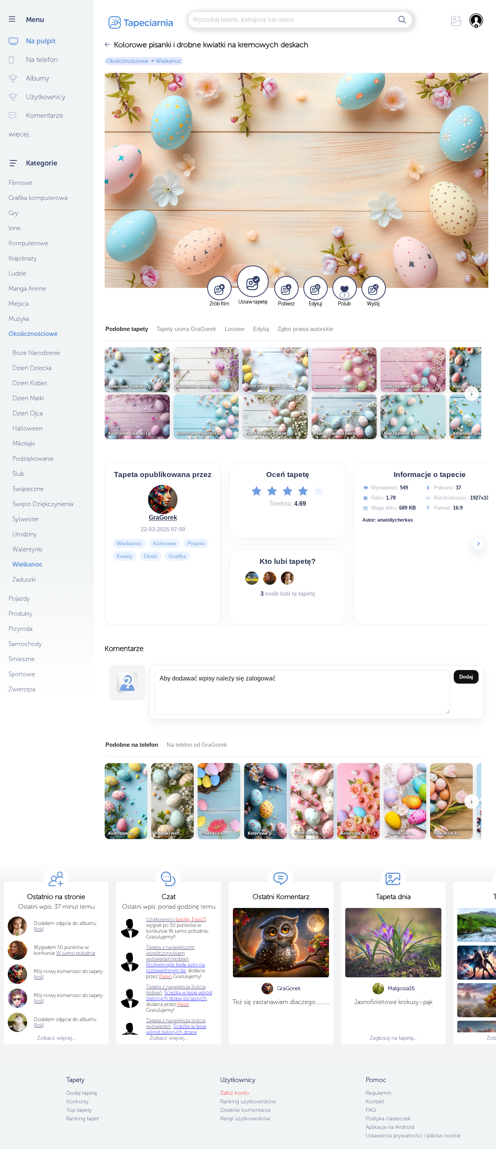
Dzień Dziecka (32, 368)
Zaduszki (24, 579)
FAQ (370, 1110)
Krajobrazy (23, 258)
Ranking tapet (82, 1118)
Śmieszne (22, 659)
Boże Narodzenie (36, 353)
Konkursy (77, 1101)
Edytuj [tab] (261, 329)
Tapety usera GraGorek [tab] (186, 329)
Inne (15, 228)
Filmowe (21, 182)
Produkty (21, 613)
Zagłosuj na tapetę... (393, 1038)
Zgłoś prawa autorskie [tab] (305, 329)
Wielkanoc (27, 564)
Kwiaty (125, 556)
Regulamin (378, 1093)
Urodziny (24, 534)
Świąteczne (28, 489)
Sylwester (25, 519)
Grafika (177, 556)
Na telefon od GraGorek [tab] (197, 744)
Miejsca (19, 303)
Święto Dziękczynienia (42, 504)
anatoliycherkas (395, 520)
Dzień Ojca (27, 413)
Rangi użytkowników (245, 1118)
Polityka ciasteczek (388, 1118)
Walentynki (27, 549)
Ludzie (17, 273)
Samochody (25, 644)
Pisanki (196, 543)
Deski (150, 556)
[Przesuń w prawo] (478, 543)
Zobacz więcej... (56, 1038)
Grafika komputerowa (38, 198)
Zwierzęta (22, 689)
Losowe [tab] (235, 329)
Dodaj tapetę (81, 1093)
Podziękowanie (33, 458)
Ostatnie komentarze (245, 1110)
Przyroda (21, 628)
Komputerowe (28, 243)
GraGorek (163, 517)
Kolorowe (164, 543)
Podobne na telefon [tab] (131, 744)
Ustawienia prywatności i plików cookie (413, 1135)
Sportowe (22, 674)
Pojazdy (19, 598)
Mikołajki (23, 443)
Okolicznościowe (33, 334)
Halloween (27, 428)
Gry (13, 213)
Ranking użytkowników (248, 1101)
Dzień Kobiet (29, 383)
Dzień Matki (28, 398)
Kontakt (375, 1101)
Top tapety (79, 1110)
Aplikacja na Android (390, 1127)
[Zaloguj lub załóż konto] (476, 20)
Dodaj (466, 677)
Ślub (18, 473)
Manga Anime (27, 288)
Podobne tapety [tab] (126, 329)
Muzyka (19, 318)
